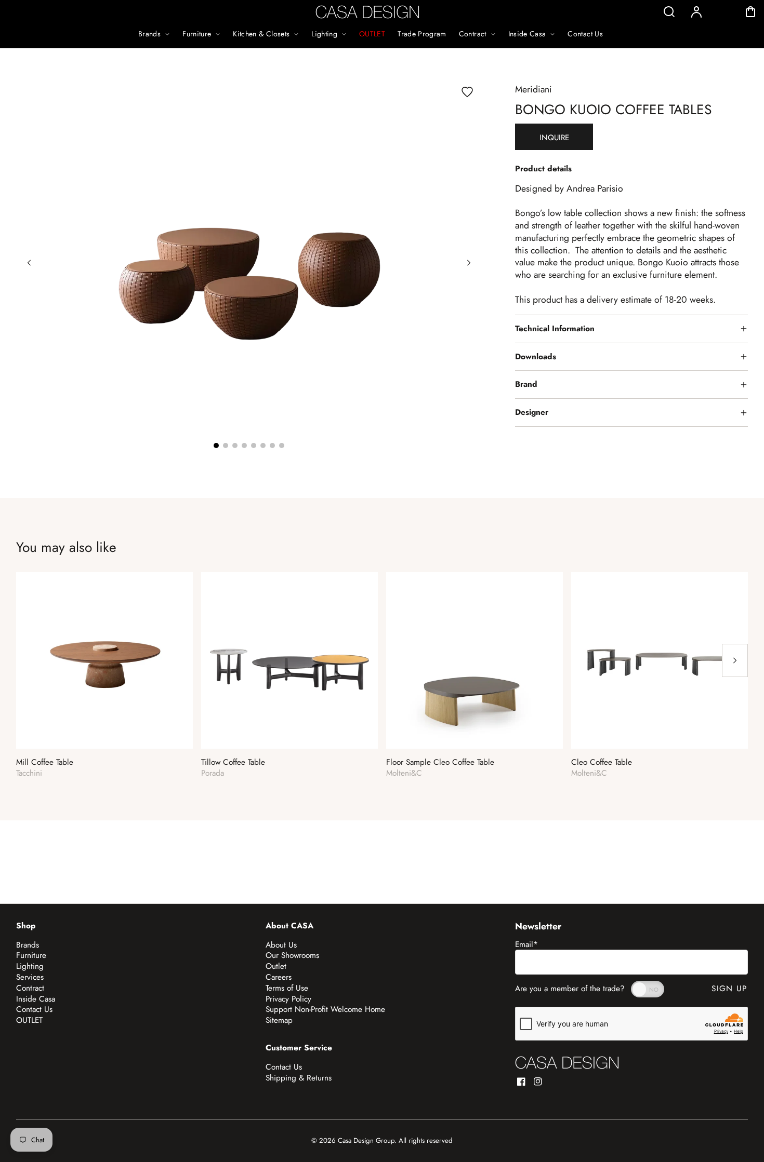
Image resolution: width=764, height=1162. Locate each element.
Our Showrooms (292, 955)
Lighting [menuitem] (324, 34)
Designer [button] (531, 412)
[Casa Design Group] (567, 1062)
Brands (27, 945)
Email (526, 944)
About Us (281, 945)
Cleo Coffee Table (601, 762)
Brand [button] (526, 384)
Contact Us (34, 1009)
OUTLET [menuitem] (372, 34)
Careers (279, 977)
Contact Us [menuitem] (585, 34)
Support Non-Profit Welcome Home (325, 1009)
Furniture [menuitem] (196, 34)
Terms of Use (287, 988)
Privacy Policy (288, 999)
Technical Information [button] (555, 328)
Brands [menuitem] (149, 34)
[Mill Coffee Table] (104, 660)
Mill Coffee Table (44, 762)
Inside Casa (35, 999)
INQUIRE (554, 137)
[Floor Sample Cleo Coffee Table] (474, 660)
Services (30, 977)
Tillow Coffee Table (233, 762)
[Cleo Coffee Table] (659, 660)
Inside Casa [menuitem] (527, 34)
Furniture (31, 955)
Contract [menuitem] (472, 34)
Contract (30, 988)
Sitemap (279, 1020)
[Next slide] (469, 262)
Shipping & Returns (299, 1078)
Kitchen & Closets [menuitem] (261, 34)
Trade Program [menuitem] (422, 34)
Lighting (30, 966)
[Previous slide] (29, 262)
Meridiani (533, 89)
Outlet (276, 966)
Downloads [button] (535, 356)
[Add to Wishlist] (467, 92)
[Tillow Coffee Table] (289, 660)
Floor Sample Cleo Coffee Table (440, 762)
